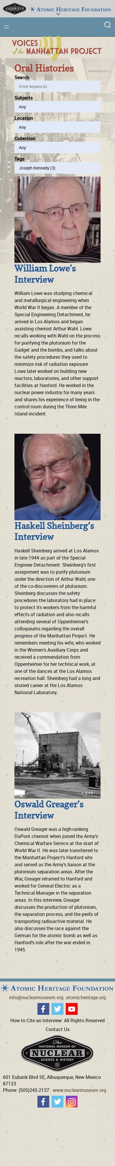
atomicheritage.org (86, 997)
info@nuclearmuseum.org (36, 997)
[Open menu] (6, 26)
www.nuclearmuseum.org (79, 1090)
